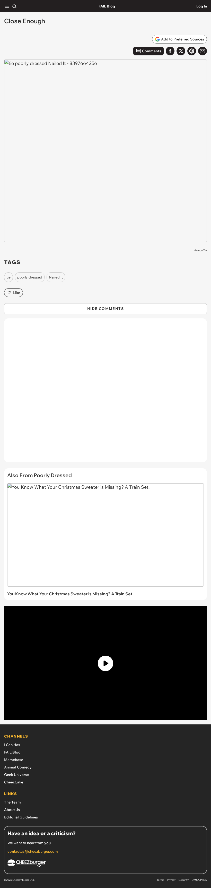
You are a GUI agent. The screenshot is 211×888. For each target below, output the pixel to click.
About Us (12, 809)
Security (184, 880)
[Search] (14, 6)
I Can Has (12, 744)
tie (8, 277)
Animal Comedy (18, 767)
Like (16, 292)
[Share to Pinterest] (191, 51)
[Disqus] (105, 392)
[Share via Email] (202, 51)
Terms (160, 880)
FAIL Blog (107, 6)
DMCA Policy (199, 880)
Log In (201, 6)
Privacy (171, 880)
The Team (12, 802)
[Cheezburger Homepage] (105, 863)
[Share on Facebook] (170, 51)
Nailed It (56, 277)
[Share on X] (181, 51)
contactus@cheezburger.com (32, 851)
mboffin (202, 250)
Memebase (13, 759)
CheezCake (13, 782)
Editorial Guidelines (21, 817)
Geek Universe (16, 774)
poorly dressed (29, 277)
